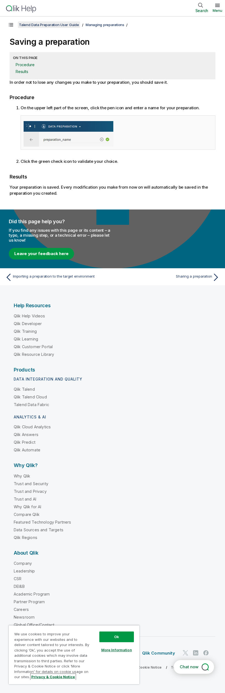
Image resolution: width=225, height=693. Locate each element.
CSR (17, 578)
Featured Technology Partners (42, 522)
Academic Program (32, 594)
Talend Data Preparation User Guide (49, 25)
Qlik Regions (25, 537)
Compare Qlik (27, 514)
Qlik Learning (26, 339)
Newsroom (24, 617)
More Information (116, 650)
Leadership (24, 571)
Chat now (189, 666)
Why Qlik (22, 476)
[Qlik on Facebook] (206, 653)
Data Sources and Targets (38, 529)
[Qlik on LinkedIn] (196, 653)
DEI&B (19, 586)
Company (23, 563)
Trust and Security (31, 483)
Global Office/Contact (34, 624)
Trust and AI (25, 499)
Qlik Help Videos (29, 316)
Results (22, 71)
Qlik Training (25, 331)
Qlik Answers (26, 434)
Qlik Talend (24, 389)
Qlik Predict (24, 442)
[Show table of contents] (11, 24)
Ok (116, 637)
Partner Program (29, 601)
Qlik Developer (28, 323)
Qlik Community (158, 653)
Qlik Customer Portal (33, 346)
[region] (74, 654)
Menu (217, 10)
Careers (21, 609)
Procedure (25, 64)
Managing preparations (105, 25)
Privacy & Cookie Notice (141, 667)
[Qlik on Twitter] (185, 653)
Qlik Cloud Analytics (32, 426)
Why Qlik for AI (27, 506)
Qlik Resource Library (34, 354)
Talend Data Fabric (31, 404)
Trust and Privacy (30, 491)
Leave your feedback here (41, 253)
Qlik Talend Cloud (30, 397)
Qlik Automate (27, 450)
